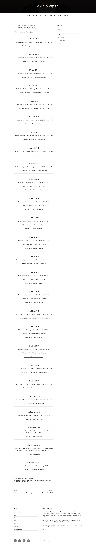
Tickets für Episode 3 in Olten (34, 228)
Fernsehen (30, 478)
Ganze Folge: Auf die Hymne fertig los (34, 61)
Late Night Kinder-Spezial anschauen (34, 155)
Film (58, 32)
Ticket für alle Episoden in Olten (33, 283)
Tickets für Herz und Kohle (34, 436)
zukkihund (27, 481)
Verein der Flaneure (40, 186)
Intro (28, 15)
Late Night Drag (69, 520)
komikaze (36, 480)
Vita (46, 15)
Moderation (60, 34)
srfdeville (19, 481)
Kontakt (66, 15)
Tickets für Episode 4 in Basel (34, 209)
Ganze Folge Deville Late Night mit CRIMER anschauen (34, 318)
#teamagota (31, 25)
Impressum (16, 526)
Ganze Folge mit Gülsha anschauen (34, 403)
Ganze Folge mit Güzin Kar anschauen (34, 388)
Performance (60, 37)
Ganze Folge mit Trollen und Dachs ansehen (34, 170)
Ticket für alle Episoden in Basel (33, 248)
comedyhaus (20, 480)
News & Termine (37, 15)
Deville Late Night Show (48, 526)
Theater (59, 43)
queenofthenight (45, 480)
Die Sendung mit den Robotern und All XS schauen (34, 92)
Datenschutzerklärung (19, 529)
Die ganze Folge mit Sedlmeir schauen (34, 139)
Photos (52, 15)
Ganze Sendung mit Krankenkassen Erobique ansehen (34, 108)
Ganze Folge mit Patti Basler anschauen (34, 77)
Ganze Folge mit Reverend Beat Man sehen (34, 372)
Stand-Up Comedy (21, 478)
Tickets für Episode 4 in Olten (34, 190)
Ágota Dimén (48, 5)
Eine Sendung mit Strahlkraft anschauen (34, 46)
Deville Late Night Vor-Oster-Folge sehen (34, 263)
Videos (59, 15)
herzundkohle (28, 480)
